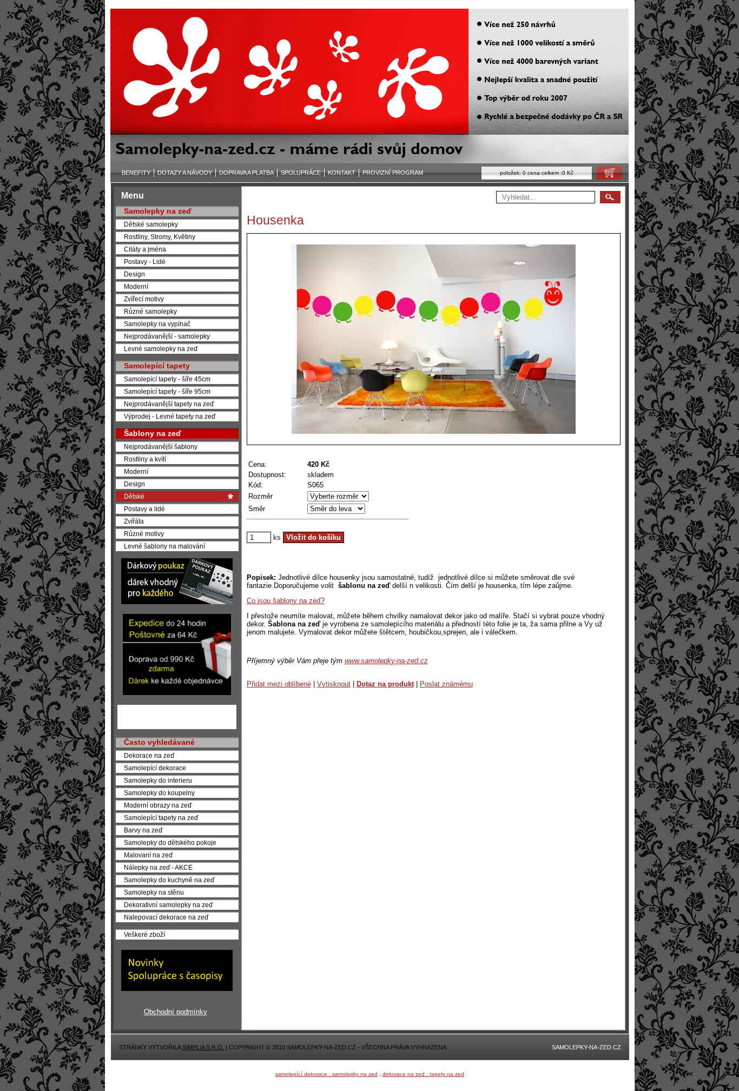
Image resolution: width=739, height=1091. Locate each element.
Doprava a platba (246, 172)
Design (134, 273)
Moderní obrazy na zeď (158, 805)
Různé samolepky (150, 311)
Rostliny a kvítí (145, 458)
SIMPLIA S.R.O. (203, 1047)
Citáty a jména (145, 249)
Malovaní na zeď (148, 854)
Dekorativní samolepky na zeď (168, 904)
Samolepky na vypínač (157, 323)
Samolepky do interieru (158, 780)
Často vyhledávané (159, 742)
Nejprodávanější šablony (160, 446)
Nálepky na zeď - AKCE (158, 867)
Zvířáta (134, 521)
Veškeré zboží (144, 934)
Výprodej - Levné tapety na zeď (169, 416)
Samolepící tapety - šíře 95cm (167, 391)
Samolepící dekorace (155, 767)
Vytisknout (334, 684)
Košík (606, 175)
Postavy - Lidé (145, 261)
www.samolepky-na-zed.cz (386, 661)
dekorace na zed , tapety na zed (423, 1074)
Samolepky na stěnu (154, 892)
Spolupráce (301, 172)
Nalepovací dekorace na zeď (166, 917)
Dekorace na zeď (149, 755)
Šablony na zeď (152, 433)
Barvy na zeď (143, 830)
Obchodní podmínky (175, 1012)
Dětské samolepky (151, 224)
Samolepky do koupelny (159, 792)
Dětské (134, 496)
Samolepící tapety (157, 365)
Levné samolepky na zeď (160, 348)
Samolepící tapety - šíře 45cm (167, 378)
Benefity (136, 172)
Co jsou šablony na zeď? (286, 601)
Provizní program (392, 172)
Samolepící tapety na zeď (161, 817)
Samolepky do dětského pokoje (170, 842)
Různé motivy (144, 533)
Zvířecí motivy (144, 298)
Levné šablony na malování (164, 546)
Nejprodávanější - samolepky (167, 336)
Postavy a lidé (144, 508)
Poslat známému (446, 684)
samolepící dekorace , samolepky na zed (326, 1074)
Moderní (136, 286)
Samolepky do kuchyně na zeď (169, 879)
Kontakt (341, 172)
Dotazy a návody (184, 172)
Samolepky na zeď (158, 211)
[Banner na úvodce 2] (177, 693)
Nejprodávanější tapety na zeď (169, 403)
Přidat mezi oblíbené (279, 684)
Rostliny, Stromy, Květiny (159, 236)
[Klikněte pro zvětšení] (434, 339)
